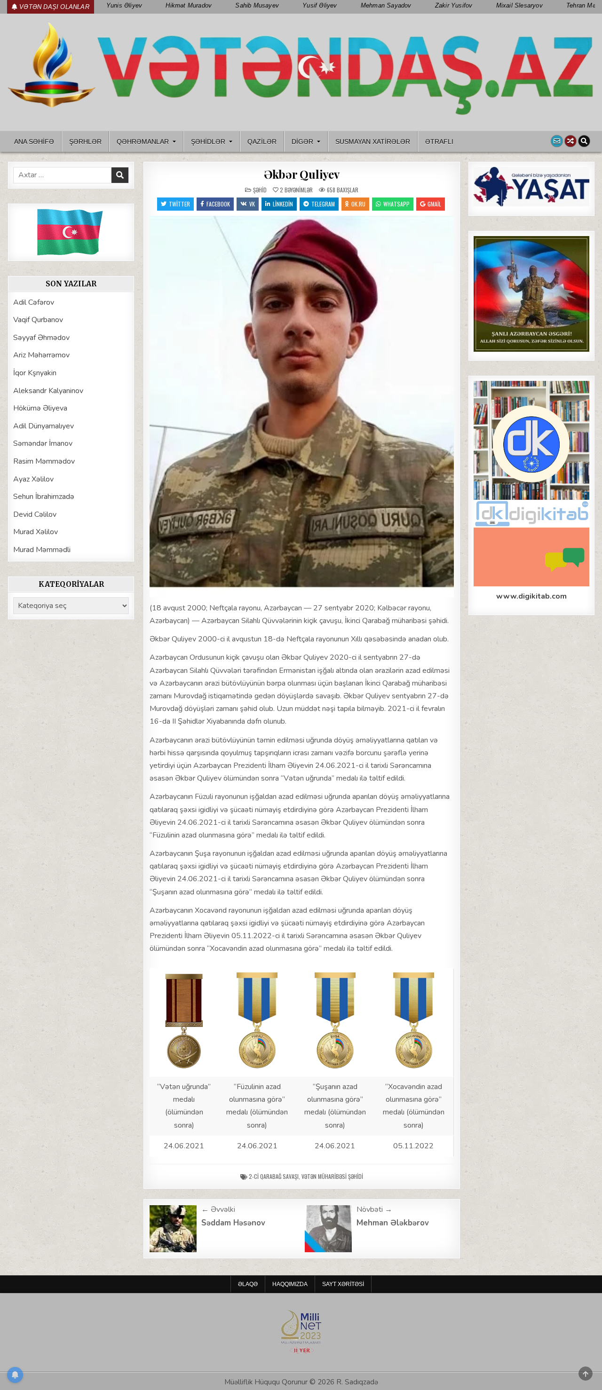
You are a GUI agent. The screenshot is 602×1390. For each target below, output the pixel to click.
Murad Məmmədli (42, 550)
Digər (302, 141)
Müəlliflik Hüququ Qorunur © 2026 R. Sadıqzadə (301, 1382)
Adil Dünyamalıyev (43, 426)
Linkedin (283, 204)
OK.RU (358, 204)
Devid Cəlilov (34, 514)
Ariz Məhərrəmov (41, 355)
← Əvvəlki (218, 1209)
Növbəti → (374, 1209)
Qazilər (262, 141)
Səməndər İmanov (42, 443)
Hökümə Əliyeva (40, 408)
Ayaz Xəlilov (33, 479)
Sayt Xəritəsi (343, 1284)
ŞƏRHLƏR (85, 141)
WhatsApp (396, 204)
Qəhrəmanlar (143, 141)
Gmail (434, 204)
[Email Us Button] (556, 141)
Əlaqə (248, 1284)
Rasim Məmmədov (44, 461)
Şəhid (260, 190)
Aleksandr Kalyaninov (48, 391)
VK (252, 204)
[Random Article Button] (570, 141)
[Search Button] (584, 141)
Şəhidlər (208, 141)
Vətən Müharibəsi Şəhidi (332, 1176)
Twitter (179, 204)
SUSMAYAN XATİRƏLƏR (372, 141)
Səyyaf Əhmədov (41, 337)
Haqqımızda (290, 1284)
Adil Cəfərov (33, 302)
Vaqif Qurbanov (38, 320)
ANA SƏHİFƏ (34, 141)
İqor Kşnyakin (34, 373)
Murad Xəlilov (35, 532)
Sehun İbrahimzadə (43, 496)
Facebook (218, 204)
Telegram (323, 204)
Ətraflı (439, 141)
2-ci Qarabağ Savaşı (274, 1176)
